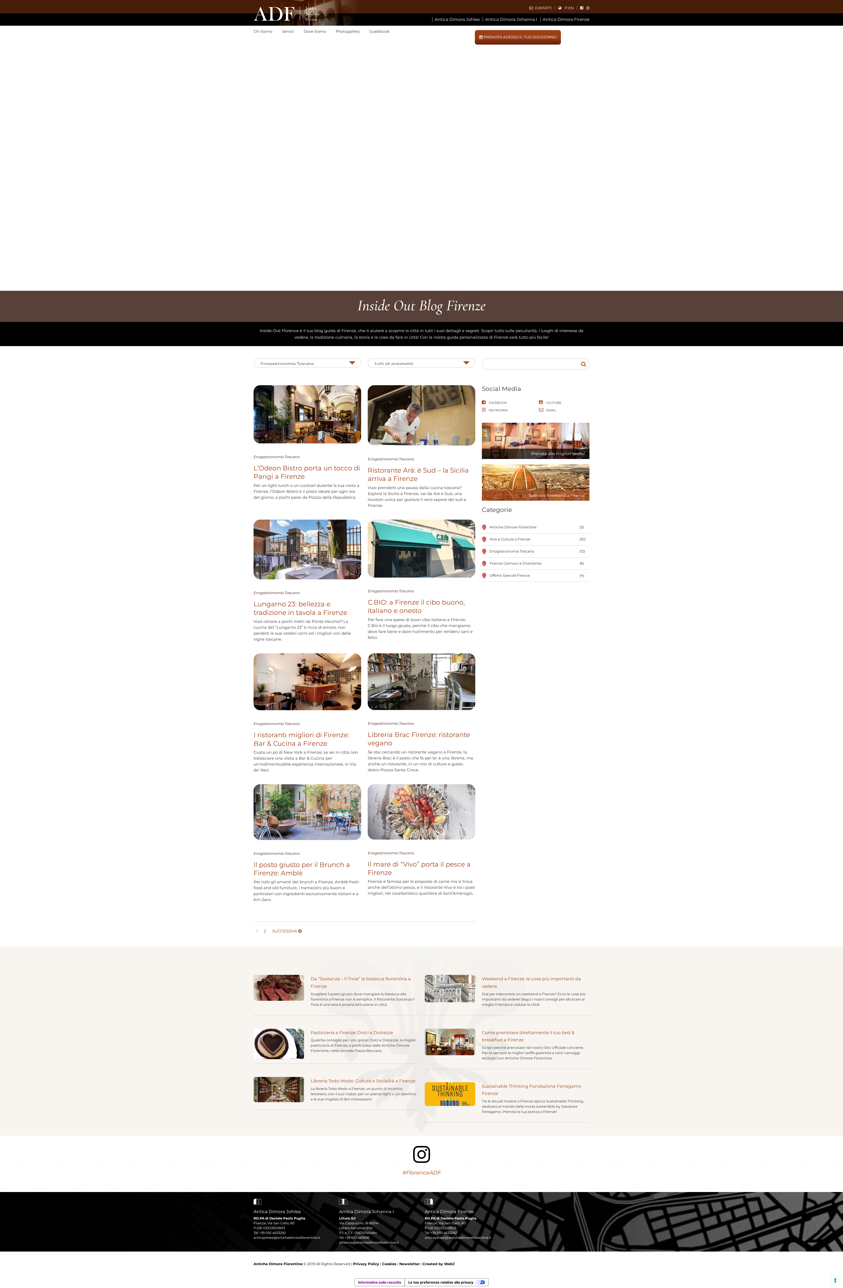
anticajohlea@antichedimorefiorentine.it (287, 1238)
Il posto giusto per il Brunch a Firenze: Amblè (302, 869)
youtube (553, 403)
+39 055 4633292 (272, 1233)
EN (571, 8)
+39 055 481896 (357, 1238)
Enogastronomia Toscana (277, 457)
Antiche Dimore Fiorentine (513, 527)
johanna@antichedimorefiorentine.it (369, 1242)
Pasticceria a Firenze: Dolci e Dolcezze (352, 1032)
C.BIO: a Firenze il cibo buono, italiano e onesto (416, 606)
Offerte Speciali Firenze (510, 575)
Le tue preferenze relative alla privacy (440, 1282)
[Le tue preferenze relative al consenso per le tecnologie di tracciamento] (835, 1280)
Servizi (288, 31)
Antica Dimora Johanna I (511, 19)
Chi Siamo (263, 31)
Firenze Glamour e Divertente (516, 563)
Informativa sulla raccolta (379, 1282)
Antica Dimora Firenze (566, 19)
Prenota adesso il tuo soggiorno (520, 37)
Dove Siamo (315, 31)
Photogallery (348, 31)
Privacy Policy (366, 1264)
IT (565, 8)
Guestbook (379, 31)
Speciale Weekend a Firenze (557, 495)
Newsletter (409, 1264)
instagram (498, 410)
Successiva (285, 931)
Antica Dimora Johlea (457, 19)
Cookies (389, 1264)
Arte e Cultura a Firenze (510, 539)
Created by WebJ (439, 1264)
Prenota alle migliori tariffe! (558, 453)
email (551, 410)
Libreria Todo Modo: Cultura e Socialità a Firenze (363, 1081)
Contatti (543, 8)
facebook (497, 403)
